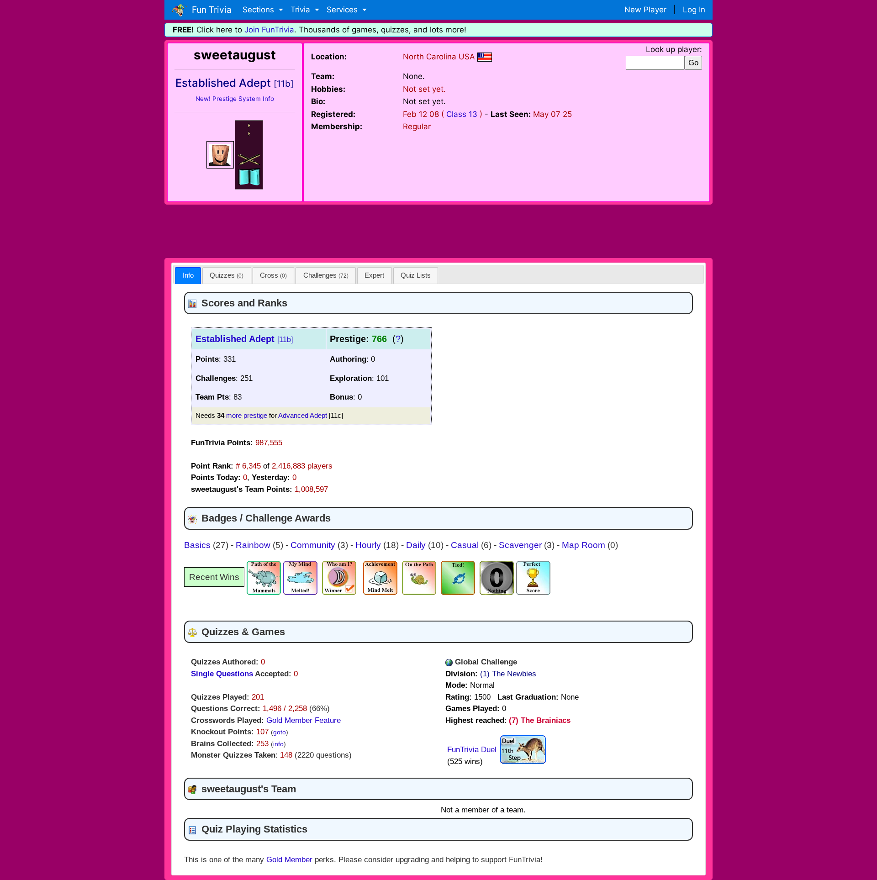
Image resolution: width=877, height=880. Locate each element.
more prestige (246, 415)
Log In (694, 9)
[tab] (188, 275)
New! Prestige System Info (234, 98)
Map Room (585, 545)
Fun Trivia (209, 9)
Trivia (301, 9)
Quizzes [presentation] (226, 275)
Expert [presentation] (374, 275)
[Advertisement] (438, 229)
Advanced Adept (302, 415)
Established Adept (244, 339)
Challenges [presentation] (326, 275)
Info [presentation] (188, 275)
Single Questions (222, 673)
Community (314, 545)
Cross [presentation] (273, 275)
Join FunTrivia (269, 29)
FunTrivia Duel (472, 749)
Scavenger (521, 545)
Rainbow (254, 545)
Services (343, 9)
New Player (645, 9)
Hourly (369, 545)
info (278, 744)
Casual (466, 545)
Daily (417, 545)
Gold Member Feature (303, 720)
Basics (198, 545)
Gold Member (289, 859)
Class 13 (461, 114)
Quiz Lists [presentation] (416, 275)
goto (279, 732)
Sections (259, 9)
